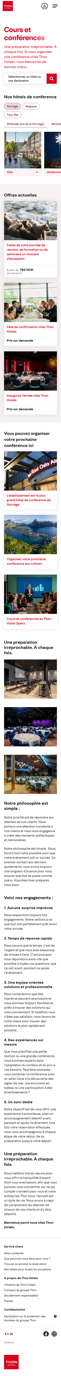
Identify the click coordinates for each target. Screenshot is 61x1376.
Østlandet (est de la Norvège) (25, 124)
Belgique (31, 106)
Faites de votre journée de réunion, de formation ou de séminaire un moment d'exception (27, 251)
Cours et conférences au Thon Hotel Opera (29, 621)
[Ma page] (44, 6)
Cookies (9, 1342)
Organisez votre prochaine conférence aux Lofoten (26, 561)
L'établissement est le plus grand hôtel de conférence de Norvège (29, 500)
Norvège (12, 106)
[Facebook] (46, 1334)
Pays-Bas (13, 114)
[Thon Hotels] (8, 6)
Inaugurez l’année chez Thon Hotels (27, 398)
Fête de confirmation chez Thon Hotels (30, 329)
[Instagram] (54, 1334)
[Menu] (55, 6)
